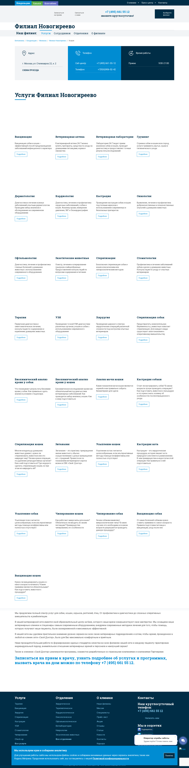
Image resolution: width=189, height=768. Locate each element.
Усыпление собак (26, 513)
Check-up (19, 739)
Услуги (20, 698)
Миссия (100, 708)
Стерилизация (106, 258)
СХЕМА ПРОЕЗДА (30, 70)
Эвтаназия (62, 444)
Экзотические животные (72, 258)
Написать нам (152, 718)
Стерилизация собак (150, 317)
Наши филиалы (104, 704)
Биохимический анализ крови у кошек (71, 381)
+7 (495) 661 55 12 (117, 11)
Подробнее (21, 154)
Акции (100, 721)
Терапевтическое (64, 708)
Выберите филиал (167, 14)
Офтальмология (26, 258)
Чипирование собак (109, 513)
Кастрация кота (147, 444)
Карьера (37, 3)
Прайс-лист (102, 717)
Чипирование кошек (69, 513)
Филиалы (43, 41)
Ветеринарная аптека (70, 136)
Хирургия (103, 317)
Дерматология (25, 196)
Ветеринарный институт (150, 745)
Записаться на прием (59, 14)
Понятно (169, 755)
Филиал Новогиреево (45, 26)
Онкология (144, 196)
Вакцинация (23, 136)
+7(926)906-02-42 (107, 69)
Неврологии (61, 730)
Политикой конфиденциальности (111, 758)
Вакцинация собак (149, 513)
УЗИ (58, 317)
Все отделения (63, 739)
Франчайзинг (50, 3)
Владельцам (23, 3)
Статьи (100, 730)
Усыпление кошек (108, 444)
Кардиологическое (65, 712)
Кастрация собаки (149, 379)
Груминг (143, 136)
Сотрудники (62, 33)
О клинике (105, 698)
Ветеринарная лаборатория (115, 136)
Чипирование (21, 735)
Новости (101, 735)
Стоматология (146, 258)
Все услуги (20, 743)
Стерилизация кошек (29, 444)
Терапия (20, 317)
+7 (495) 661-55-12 (106, 63)
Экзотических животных (67, 735)
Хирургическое (63, 704)
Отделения (64, 698)
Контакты (162, 3)
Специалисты (103, 712)
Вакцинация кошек (28, 575)
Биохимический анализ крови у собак (31, 381)
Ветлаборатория (63, 726)
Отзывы (100, 726)
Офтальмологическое (66, 721)
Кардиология (64, 196)
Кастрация (103, 196)
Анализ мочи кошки (109, 379)
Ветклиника (19, 41)
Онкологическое (64, 717)
